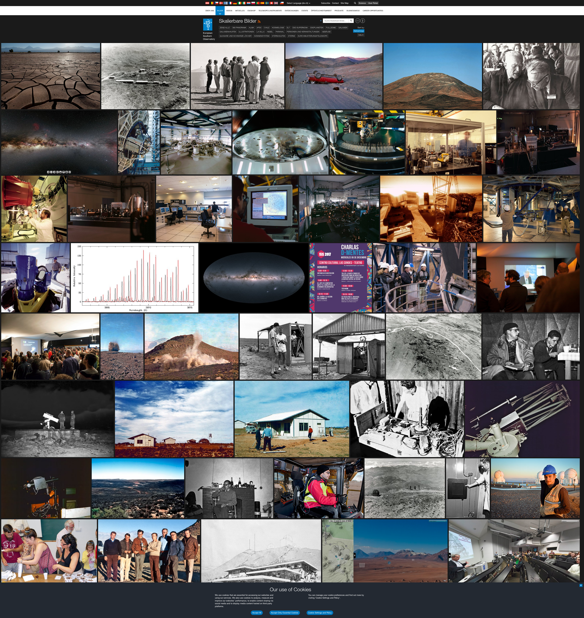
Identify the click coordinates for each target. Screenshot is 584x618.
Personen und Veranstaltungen (303, 32)
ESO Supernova (300, 27)
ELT (288, 27)
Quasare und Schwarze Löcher (235, 36)
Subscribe (325, 3)
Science (362, 3)
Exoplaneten (316, 27)
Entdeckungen (292, 11)
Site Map (345, 3)
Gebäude (326, 32)
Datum (361, 35)
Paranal (280, 32)
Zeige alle (225, 27)
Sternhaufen (278, 36)
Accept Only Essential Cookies (284, 612)
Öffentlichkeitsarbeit (321, 11)
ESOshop (251, 11)
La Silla (260, 32)
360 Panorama (239, 27)
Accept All (256, 612)
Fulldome (331, 27)
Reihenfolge (359, 31)
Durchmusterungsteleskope (312, 36)
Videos (229, 11)
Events (305, 11)
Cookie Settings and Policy (320, 612)
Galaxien (343, 27)
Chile (266, 27)
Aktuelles (240, 11)
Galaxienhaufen (228, 32)
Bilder (220, 11)
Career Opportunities (373, 11)
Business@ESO (353, 11)
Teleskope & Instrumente (270, 11)
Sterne (291, 36)
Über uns (209, 11)
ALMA (251, 27)
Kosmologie (278, 27)
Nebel (270, 32)
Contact (335, 3)
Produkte (339, 11)
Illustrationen (246, 32)
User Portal (373, 3)
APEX (259, 27)
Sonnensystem (261, 36)
